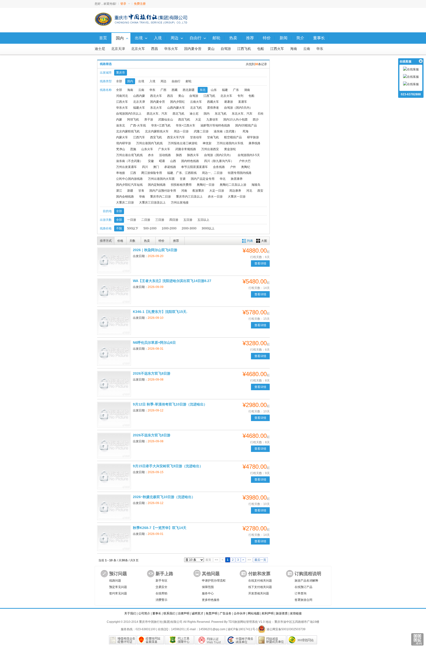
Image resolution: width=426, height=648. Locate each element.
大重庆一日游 (237, 196)
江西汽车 (139, 137)
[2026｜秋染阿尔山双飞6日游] (114, 260)
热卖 (147, 241)
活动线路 (165, 155)
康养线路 (254, 143)
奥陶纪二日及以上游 (233, 184)
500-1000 (150, 228)
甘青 (141, 190)
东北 (203, 90)
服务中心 (208, 593)
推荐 (176, 241)
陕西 (179, 155)
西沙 (256, 119)
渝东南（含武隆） (225, 131)
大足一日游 (216, 190)
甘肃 (183, 179)
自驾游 (226, 49)
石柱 (261, 113)
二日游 (145, 220)
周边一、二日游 (212, 173)
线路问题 (115, 580)
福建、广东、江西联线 (182, 173)
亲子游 (148, 119)
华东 (319, 49)
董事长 (156, 613)
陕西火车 (193, 155)
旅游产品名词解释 (306, 580)
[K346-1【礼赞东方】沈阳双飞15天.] (114, 322)
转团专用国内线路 (239, 173)
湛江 (119, 190)
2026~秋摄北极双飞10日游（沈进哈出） (164, 497)
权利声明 (268, 613)
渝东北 (120, 125)
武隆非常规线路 (185, 149)
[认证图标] (122, 639)
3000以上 (208, 228)
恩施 (133, 149)
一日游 (131, 220)
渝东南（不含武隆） (129, 161)
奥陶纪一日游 (205, 184)
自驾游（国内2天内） (218, 155)
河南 (184, 190)
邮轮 (189, 81)
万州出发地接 (180, 202)
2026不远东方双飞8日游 (151, 373)
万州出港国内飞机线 (149, 143)
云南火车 (196, 101)
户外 (233, 167)
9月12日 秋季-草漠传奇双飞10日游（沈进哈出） (170, 404)
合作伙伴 (240, 613)
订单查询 (300, 593)
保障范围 (208, 587)
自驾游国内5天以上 (129, 113)
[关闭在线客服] (420, 61)
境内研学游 (123, 143)
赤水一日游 (215, 196)
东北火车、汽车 (242, 113)
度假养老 (213, 107)
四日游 (173, 220)
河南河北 (122, 96)
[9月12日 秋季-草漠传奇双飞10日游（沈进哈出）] (114, 414)
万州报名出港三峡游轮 (182, 143)
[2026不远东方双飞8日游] (114, 384)
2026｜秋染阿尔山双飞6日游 (155, 250)
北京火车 (138, 49)
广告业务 (225, 613)
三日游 (159, 220)
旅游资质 (282, 613)
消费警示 (161, 600)
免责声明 (211, 613)
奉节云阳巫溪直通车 (194, 167)
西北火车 (156, 96)
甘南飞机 (213, 137)
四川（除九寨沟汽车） (219, 161)
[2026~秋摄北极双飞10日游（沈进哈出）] (114, 507)
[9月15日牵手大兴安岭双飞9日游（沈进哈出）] (114, 476)
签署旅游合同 (303, 600)
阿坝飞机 (133, 119)
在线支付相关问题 (260, 580)
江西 (133, 173)
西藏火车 (213, 101)
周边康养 (235, 190)
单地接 (120, 173)
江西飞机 (244, 49)
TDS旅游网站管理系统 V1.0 (246, 622)
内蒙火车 (122, 137)
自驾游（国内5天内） (238, 107)
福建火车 (139, 107)
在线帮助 (161, 593)
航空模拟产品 (233, 137)
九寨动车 (212, 119)
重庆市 (120, 72)
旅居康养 (237, 179)
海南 (293, 49)
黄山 (211, 49)
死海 (245, 131)
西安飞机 (156, 137)
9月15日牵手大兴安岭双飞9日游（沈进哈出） (168, 466)
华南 (142, 196)
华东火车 (171, 49)
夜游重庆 (198, 190)
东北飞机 (221, 113)
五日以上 (203, 220)
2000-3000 (189, 228)
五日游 (187, 220)
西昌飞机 (184, 119)
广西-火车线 (138, 125)
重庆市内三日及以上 (189, 196)
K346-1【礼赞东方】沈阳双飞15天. (160, 312)
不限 (119, 228)
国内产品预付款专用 (162, 190)
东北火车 (156, 107)
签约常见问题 (118, 593)
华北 (223, 179)
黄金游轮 (230, 149)
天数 (132, 241)
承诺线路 (170, 167)
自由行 (176, 81)
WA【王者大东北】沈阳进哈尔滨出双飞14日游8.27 (172, 281)
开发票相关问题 (258, 593)
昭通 (162, 161)
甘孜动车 (196, 137)
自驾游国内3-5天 (249, 155)
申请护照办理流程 (214, 580)
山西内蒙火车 (176, 107)
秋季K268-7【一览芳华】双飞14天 (159, 528)
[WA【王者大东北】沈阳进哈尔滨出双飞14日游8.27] (114, 291)
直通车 (242, 101)
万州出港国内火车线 (230, 143)
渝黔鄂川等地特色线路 (215, 125)
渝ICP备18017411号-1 (243, 629)
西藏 (175, 90)
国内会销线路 (125, 196)
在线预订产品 (303, 587)
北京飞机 (196, 107)
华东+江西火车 (185, 125)
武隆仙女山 (165, 119)
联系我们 (169, 613)
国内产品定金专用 (202, 179)
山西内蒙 (139, 96)
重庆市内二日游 (160, 196)
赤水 (151, 155)
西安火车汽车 (176, 137)
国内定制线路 (157, 184)
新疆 (130, 190)
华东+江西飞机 (161, 125)
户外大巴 (245, 161)
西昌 (154, 49)
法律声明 (183, 613)
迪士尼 (100, 49)
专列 (240, 96)
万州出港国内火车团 (161, 179)
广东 (236, 90)
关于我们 (130, 613)
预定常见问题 (118, 587)
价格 (120, 241)
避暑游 (228, 101)
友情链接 (296, 613)
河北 (249, 190)
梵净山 (120, 149)
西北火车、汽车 (157, 113)
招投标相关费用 (181, 184)
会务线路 (219, 167)
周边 (163, 81)
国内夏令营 (192, 49)
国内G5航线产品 (246, 125)
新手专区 (161, 580)
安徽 (151, 161)
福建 (225, 90)
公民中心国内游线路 (129, 179)
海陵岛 (255, 184)
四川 (145, 167)
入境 (152, 81)
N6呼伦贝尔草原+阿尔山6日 (154, 342)
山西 (173, 161)
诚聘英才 (197, 613)
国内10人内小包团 (235, 119)
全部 (119, 81)
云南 (306, 49)
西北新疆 (189, 90)
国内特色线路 (190, 161)
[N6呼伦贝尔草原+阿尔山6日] (114, 353)
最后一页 (260, 560)
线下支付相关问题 (260, 587)
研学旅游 (253, 137)
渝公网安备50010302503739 (285, 629)
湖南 (247, 90)
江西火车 (277, 49)
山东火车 (147, 149)
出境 (141, 81)
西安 (260, 190)
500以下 (132, 228)
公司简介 (144, 613)
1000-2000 (169, 228)
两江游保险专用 (151, 173)
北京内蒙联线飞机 (128, 131)
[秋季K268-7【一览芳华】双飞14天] (114, 538)
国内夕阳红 (177, 101)
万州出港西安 (210, 149)
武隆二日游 (201, 131)
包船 (260, 49)
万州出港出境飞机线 (129, 155)
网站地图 (254, 613)
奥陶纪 (245, 167)
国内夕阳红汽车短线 (129, 184)
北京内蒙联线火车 (157, 131)
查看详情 (260, 263)
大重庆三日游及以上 (152, 202)
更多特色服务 (211, 600)
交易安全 (161, 587)
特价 (161, 241)
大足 (198, 119)
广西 (163, 90)
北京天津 (118, 49)
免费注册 (140, 3)
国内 (130, 81)
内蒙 (119, 119)
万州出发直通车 (126, 167)
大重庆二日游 (125, 202)
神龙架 (207, 143)
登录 (123, 3)
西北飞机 (178, 113)
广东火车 (164, 149)
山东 (214, 90)
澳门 (156, 167)
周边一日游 (181, 131)
